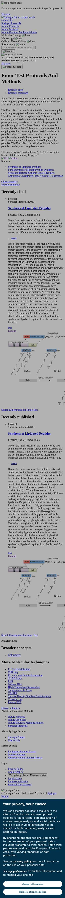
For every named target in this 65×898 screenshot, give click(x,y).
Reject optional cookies (32, 891)
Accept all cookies (32, 884)
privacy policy (23, 861)
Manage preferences (15, 871)
